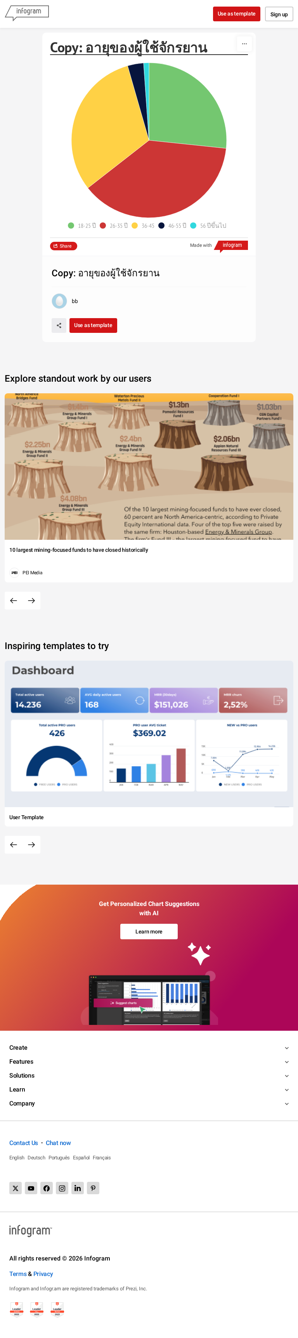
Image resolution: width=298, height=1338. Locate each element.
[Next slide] (31, 600)
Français (102, 1158)
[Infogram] (27, 13)
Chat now (58, 1143)
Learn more (149, 931)
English (16, 1158)
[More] (244, 43)
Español (81, 1158)
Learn (17, 1089)
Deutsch (36, 1158)
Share (65, 246)
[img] (188, 105)
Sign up (279, 14)
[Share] (59, 325)
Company (22, 1103)
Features (21, 1061)
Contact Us (23, 1143)
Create (18, 1047)
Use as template (237, 13)
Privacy (43, 1274)
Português (59, 1158)
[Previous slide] (13, 600)
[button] (84, 225)
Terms (18, 1274)
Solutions (21, 1075)
